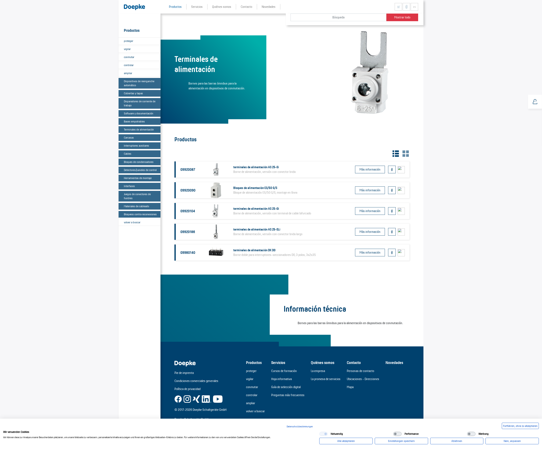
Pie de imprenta (184, 373)
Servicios (278, 362)
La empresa (318, 371)
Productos (254, 362)
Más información (369, 169)
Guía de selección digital (286, 387)
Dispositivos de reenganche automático (139, 83)
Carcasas (129, 137)
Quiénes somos (322, 362)
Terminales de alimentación (139, 129)
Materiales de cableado (136, 206)
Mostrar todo (402, 17)
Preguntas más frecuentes (287, 395)
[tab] (395, 153)
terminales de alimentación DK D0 (254, 250)
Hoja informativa (281, 379)
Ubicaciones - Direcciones (363, 379)
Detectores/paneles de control (140, 170)
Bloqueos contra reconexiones (140, 214)
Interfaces (129, 186)
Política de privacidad (187, 389)
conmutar (129, 57)
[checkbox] (323, 434)
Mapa (350, 387)
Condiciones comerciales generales (196, 381)
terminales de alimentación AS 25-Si (256, 167)
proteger (128, 41)
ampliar (128, 73)
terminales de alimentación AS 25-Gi (256, 209)
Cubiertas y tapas (133, 93)
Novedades (394, 362)
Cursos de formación (284, 371)
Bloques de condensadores (138, 162)
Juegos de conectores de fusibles (137, 196)
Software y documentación (138, 113)
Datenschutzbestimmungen (300, 426)
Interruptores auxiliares (136, 145)
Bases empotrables (134, 121)
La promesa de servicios (325, 379)
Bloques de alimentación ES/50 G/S (255, 188)
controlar (129, 65)
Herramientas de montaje (138, 178)
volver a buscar (132, 222)
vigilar (127, 49)
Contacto (354, 362)
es (414, 7)
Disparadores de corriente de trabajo (139, 103)
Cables (127, 153)
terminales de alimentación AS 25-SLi (256, 229)
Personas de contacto (360, 371)
